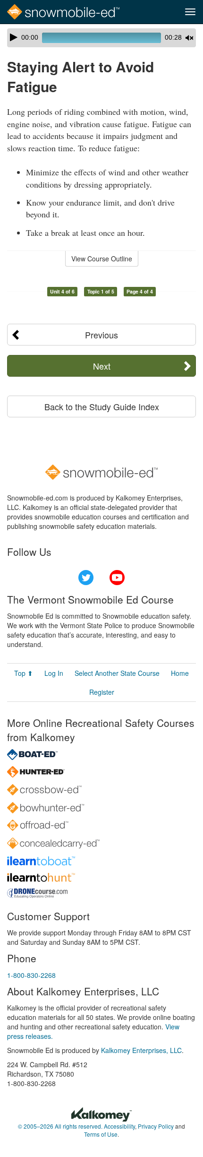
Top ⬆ (23, 673)
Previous (101, 334)
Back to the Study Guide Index (101, 406)
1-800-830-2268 (31, 975)
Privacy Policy (156, 1126)
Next (101, 366)
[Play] (13, 37)
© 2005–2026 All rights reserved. (60, 1126)
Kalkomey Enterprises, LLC (141, 1050)
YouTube (117, 577)
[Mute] (189, 38)
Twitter (85, 577)
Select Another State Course (117, 673)
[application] (101, 37)
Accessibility (119, 1126)
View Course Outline (101, 258)
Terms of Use (101, 1134)
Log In (53, 673)
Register (101, 692)
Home (180, 673)
